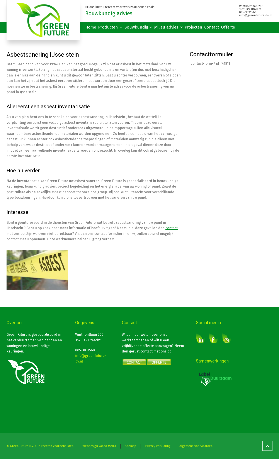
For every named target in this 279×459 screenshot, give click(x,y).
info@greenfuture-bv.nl (255, 15)
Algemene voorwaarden (196, 446)
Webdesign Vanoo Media (99, 446)
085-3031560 (248, 12)
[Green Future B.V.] (43, 20)
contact (171, 228)
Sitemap (130, 446)
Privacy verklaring (157, 446)
